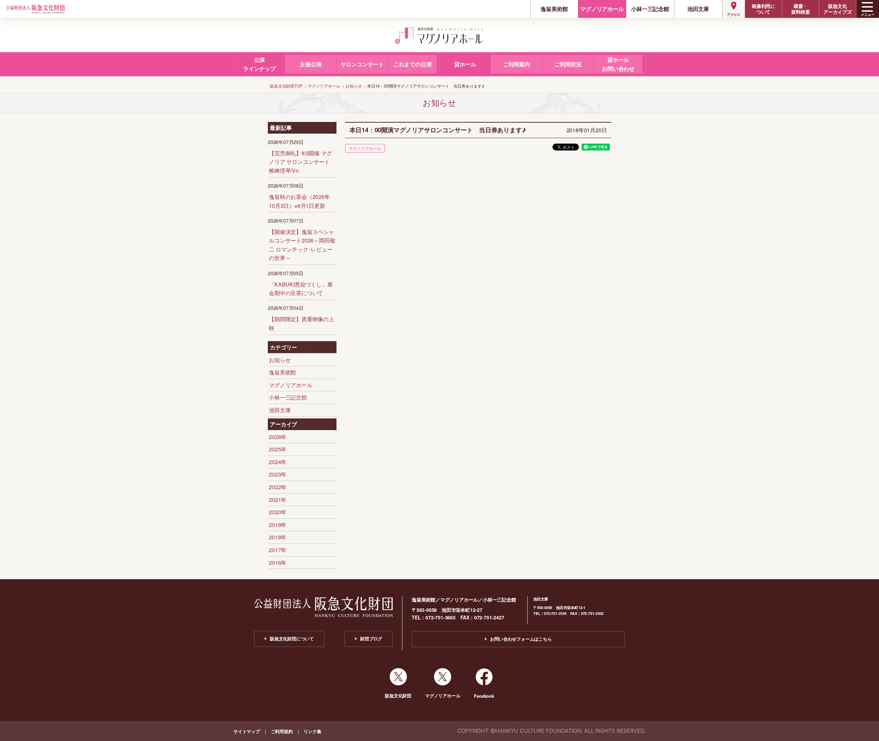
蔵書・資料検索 (800, 8)
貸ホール (465, 64)
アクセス (733, 14)
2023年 (277, 474)
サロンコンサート (362, 64)
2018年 (277, 537)
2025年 (277, 449)
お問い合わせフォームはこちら (520, 639)
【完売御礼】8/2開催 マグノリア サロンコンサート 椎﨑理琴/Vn (300, 162)
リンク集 (312, 731)
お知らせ (279, 360)
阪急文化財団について (292, 638)
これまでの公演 (412, 64)
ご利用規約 (282, 731)
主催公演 (310, 64)
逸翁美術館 (554, 9)
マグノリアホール (602, 9)
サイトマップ (246, 731)
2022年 (277, 487)
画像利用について (763, 8)
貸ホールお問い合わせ (618, 64)
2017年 (277, 550)
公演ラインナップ (259, 64)
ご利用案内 (516, 64)
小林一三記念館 (650, 9)
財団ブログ (371, 638)
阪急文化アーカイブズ (837, 8)
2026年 (277, 437)
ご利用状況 (568, 64)
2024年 (277, 462)
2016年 (277, 562)
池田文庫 (698, 9)
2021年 (277, 500)
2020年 (277, 512)
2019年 (277, 525)
